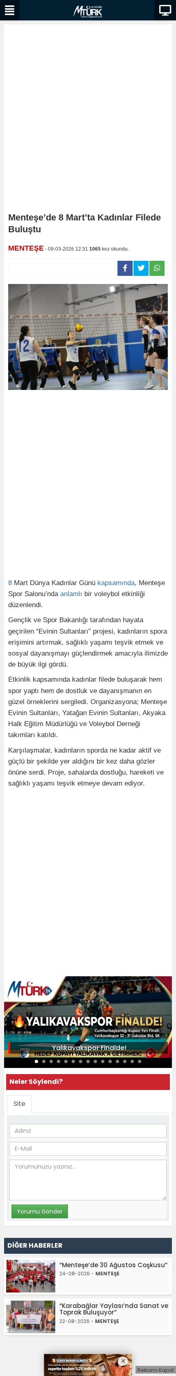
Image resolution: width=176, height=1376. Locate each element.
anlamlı (71, 594)
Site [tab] (19, 1103)
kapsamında (116, 583)
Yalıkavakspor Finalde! (89, 1047)
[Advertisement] (88, 120)
